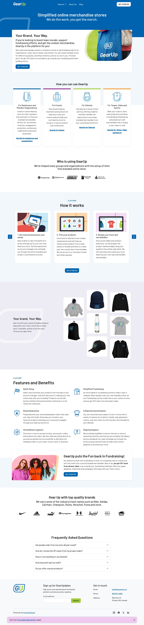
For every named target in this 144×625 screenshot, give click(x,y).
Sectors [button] (61, 4)
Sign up (76, 601)
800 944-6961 (117, 594)
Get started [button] (123, 4)
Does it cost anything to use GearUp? (51, 557)
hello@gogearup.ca (119, 589)
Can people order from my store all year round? (55, 545)
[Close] (134, 620)
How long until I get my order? (48, 562)
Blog (81, 4)
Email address (48, 596)
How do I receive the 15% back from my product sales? (59, 551)
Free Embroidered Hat (26, 620)
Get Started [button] (22, 67)
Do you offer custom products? (49, 568)
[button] (22, 236)
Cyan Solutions (29, 613)
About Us (73, 4)
